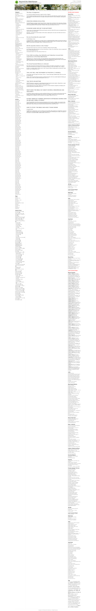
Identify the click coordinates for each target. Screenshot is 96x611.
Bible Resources (71, 49)
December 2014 (18, 142)
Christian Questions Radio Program (74, 50)
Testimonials (18, 205)
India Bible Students (72, 164)
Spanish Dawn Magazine (73, 177)
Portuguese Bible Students (73, 169)
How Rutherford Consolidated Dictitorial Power (73, 107)
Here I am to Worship (72, 237)
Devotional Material (72, 134)
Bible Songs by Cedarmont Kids (74, 126)
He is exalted (71, 236)
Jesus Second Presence (20, 65)
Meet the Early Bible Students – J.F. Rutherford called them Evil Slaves (74, 36)
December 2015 (18, 134)
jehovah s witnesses (72, 596)
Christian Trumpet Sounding (73, 399)
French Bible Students (72, 484)
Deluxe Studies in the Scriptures (74, 98)
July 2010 (17, 191)
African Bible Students (72, 145)
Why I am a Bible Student (74, 606)
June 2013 (17, 159)
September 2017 (18, 129)
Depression (18, 27)
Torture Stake (18, 62)
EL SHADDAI (71, 228)
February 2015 (18, 140)
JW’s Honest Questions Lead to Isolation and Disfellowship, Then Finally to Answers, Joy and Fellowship (74, 44)
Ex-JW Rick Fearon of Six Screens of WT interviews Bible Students (74, 53)
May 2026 (17, 102)
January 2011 (18, 185)
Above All (70, 220)
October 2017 (18, 128)
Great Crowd (18, 47)
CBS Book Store (71, 97)
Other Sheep (18, 70)
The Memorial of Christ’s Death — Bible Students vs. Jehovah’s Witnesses (74, 32)
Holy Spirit (18, 34)
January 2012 (18, 174)
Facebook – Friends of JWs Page (74, 466)
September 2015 (18, 135)
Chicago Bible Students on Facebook (75, 140)
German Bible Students (72, 161)
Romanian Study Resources (73, 496)
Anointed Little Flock (19, 13)
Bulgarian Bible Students (73, 151)
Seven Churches (19, 82)
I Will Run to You (71, 242)
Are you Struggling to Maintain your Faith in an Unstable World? (74, 362)
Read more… (29, 17)
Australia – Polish (71, 147)
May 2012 (17, 170)
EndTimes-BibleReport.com (73, 401)
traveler (70, 332)
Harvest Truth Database (72, 79)
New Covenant (18, 69)
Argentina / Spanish (72, 146)
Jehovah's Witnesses (19, 52)
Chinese (70, 153)
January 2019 (18, 119)
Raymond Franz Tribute (72, 214)
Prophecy (17, 73)
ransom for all (74, 599)
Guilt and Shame (19, 33)
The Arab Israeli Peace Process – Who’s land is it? (74, 279)
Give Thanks (71, 230)
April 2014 (17, 149)
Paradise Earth (18, 72)
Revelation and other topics (73, 215)
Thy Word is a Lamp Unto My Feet (74, 252)
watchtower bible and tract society (72, 605)
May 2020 (17, 114)
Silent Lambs (71, 187)
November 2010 (18, 187)
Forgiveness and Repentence (19, 30)
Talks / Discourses (72, 59)
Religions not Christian (19, 86)
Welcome (17, 208)
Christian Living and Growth (20, 22)
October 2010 (18, 188)
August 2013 (18, 157)
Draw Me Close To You (72, 227)
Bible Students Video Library (73, 203)
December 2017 (18, 127)
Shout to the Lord (71, 249)
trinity (72, 603)
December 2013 (18, 153)
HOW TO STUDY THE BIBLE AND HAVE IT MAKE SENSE (42, 107)
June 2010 (17, 192)
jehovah (70, 595)
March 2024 (18, 106)
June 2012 (17, 169)
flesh (79, 587)
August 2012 (18, 168)
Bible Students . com (72, 67)
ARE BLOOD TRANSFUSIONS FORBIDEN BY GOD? (74, 25)
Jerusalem (74, 596)
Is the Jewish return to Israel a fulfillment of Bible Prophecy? (74, 348)
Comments (79, 1)
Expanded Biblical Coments (73, 105)
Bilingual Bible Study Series (73, 149)
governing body (74, 588)
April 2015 (17, 139)
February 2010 (18, 194)
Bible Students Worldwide (73, 139)
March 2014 (18, 150)
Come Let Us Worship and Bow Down (75, 224)
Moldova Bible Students (72, 165)
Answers (17, 14)
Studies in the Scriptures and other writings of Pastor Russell (74, 117)
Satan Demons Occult (19, 291)
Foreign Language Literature (73, 483)
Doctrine (17, 42)
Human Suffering (18, 50)
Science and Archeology (20, 89)
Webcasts (18, 94)
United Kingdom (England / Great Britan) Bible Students (74, 182)
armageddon (75, 581)
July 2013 (17, 158)
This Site (17, 93)
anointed (71, 581)
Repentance (78, 599)
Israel (17, 51)
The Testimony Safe (19, 92)
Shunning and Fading (19, 61)
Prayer (17, 38)
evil (77, 587)
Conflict (17, 26)
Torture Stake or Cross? (20, 95)
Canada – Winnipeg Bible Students (74, 152)
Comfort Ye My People (72, 226)
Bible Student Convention (73, 201)
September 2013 (18, 156)
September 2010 (18, 189)
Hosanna (70, 239)
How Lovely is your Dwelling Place (74, 564)
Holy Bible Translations (72, 196)
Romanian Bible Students (73, 170)
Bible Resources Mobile (72, 193)
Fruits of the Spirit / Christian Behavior (19, 32)
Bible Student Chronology (73, 65)
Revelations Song (71, 248)
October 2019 (18, 116)
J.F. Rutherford (18, 59)
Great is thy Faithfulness (73, 235)
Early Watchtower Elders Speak (74, 51)
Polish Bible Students (72, 167)
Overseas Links (18, 71)
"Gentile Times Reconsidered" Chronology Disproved (73, 96)
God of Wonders (71, 232)
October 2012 (18, 166)
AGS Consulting (71, 385)
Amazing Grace (71, 545)
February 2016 (18, 133)
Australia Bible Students (72, 148)
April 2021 (17, 111)
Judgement (17, 66)
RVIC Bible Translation (72, 115)
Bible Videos (71, 205)
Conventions (18, 41)
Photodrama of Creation (72, 213)
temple (79, 602)
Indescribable (71, 243)
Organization (18, 60)
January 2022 (18, 109)
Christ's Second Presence (73, 74)
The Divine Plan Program (73, 216)
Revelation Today (71, 90)
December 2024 (18, 103)
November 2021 (18, 110)
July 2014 (17, 146)
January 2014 (18, 152)
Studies (17, 90)
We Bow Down (71, 253)
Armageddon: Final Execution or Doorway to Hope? (74, 20)
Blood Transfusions (19, 54)
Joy (17, 35)
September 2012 (18, 167)
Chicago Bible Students (72, 73)
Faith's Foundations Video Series (74, 529)
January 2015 (18, 141)
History (79, 588)
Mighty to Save (71, 246)
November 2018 (18, 121)
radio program (76, 598)
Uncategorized (18, 97)
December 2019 (18, 115)
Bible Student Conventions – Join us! (75, 66)
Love (17, 36)
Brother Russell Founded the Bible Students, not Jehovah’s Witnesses (74, 318)
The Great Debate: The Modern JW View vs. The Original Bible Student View (74, 27)
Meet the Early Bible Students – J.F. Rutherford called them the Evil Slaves (74, 210)
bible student (74, 582)
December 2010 (18, 186)
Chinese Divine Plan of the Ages (74, 154)
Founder (69, 588)
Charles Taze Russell (73, 586)
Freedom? (18, 257)
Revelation (18, 81)
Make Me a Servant (72, 245)
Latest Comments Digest (20, 202)
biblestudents (78, 584)
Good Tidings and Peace (73, 234)
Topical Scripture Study (72, 120)
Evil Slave (18, 256)
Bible (69, 582)
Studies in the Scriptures (73, 58)
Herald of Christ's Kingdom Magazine (75, 80)
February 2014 (18, 151)
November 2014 (18, 143)
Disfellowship (18, 56)
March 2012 (18, 172)
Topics (17, 206)
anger (69, 581)
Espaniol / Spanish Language (73, 482)
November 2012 (18, 165)
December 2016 (18, 132)
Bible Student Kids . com (73, 450)
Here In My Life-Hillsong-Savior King (74, 238)
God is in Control (71, 231)
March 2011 (18, 183)
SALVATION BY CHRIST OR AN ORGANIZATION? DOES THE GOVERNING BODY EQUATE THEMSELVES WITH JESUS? (74, 369)
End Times (18, 79)
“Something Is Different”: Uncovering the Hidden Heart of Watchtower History (74, 18)
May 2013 (17, 160)
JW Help (17, 67)
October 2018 (18, 122)
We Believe (18, 207)
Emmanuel (70, 229)
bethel (79, 581)
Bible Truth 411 (71, 204)
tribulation (69, 603)
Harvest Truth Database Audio (73, 55)
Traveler (70, 276)
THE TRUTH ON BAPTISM (34, 81)
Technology (18, 91)
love (70, 597)
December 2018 (18, 120)
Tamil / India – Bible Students (73, 180)
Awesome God (71, 546)
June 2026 (17, 101)
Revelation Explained (72, 113)
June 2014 (17, 147)
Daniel (17, 78)
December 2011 (18, 175)
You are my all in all (72, 255)
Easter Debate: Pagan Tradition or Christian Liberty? (74, 30)
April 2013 (17, 161)
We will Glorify (71, 254)
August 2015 (18, 136)
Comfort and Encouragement (18, 25)
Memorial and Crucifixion (20, 68)
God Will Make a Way (72, 233)
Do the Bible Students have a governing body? (73, 46)
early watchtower (74, 587)
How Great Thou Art (72, 563)
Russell (73, 600)
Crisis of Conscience (72, 103)
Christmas (17, 40)
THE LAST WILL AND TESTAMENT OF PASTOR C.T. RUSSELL (44, 72)
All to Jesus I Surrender (72, 221)
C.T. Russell (70, 585)
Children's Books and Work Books (74, 451)
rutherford (76, 602)
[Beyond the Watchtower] (48, 7)
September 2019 (18, 117)
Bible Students (18, 20)
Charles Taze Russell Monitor (73, 72)
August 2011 (18, 179)
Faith (17, 28)
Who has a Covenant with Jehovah (74, 123)
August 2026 (18, 100)
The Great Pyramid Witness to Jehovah (38, 64)
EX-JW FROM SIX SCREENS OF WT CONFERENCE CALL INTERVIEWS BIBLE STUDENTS (18, 45)
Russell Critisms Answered (73, 91)
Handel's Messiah (71, 530)
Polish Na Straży (71, 168)
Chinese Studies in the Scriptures (74, 157)
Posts (75, 1)
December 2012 (18, 164)
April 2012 (17, 171)
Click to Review (71, 190)
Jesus (17, 63)
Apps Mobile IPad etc (19, 15)
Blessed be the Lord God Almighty (74, 547)
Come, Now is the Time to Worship (74, 225)
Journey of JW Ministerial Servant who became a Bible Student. (74, 22)
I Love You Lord (71, 565)
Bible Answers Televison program (74, 199)
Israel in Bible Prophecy (20, 80)
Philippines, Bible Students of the (74, 166)
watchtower (75, 603)
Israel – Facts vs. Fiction (73, 510)
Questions (17, 203)
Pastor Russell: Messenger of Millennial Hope (73, 112)
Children (17, 23)
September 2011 (18, 178)
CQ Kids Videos (71, 452)
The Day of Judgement (33, 12)
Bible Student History (19, 19)
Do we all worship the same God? (36, 37)
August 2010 (18, 190)
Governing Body (19, 258)
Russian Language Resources (73, 175)
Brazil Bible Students (72, 150)
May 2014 (17, 148)
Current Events (18, 77)
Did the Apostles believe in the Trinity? (37, 45)
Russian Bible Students (72, 497)
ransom (69, 599)
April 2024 (17, 105)
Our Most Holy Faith (72, 86)
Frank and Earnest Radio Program (74, 54)
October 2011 (18, 177)
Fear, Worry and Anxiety (20, 29)
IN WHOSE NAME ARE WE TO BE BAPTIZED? (39, 28)
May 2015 (17, 138)
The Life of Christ (71, 119)
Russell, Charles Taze (19, 289)
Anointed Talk (18, 198)
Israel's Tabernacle (72, 108)
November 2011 (18, 176)
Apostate (17, 53)
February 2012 (18, 173)
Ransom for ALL (18, 85)
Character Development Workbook (74, 102)
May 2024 (17, 104)
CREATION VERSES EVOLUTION (36, 21)
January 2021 (18, 112)
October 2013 (18, 155)
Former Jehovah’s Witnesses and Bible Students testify (74, 24)
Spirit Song (70, 250)
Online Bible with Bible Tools (73, 85)
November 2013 (18, 154)
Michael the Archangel (20, 64)
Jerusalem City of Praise (73, 244)
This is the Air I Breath (72, 251)
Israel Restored (71, 532)
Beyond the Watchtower (28, 2)
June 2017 (17, 131)
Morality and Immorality (20, 37)
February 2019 (18, 118)
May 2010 (17, 193)
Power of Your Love (72, 247)
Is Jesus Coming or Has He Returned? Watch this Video (75, 325)
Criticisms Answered (19, 290)
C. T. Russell (18, 55)
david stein (69, 587)
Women (17, 39)
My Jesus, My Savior (72, 129)
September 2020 (18, 113)
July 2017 (17, 130)
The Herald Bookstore (72, 99)
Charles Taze (74, 585)
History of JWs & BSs (19, 48)
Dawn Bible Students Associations (74, 400)
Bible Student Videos (72, 202)
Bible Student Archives (72, 64)
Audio (17, 199)
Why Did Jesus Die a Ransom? (74, 217)
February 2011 (18, 184)
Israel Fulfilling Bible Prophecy (73, 531)
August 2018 (18, 124)
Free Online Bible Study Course (74, 402)
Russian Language (72, 498)
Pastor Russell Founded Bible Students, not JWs (73, 110)
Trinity (17, 96)
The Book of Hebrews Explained (74, 118)
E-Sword (70, 194)
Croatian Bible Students (72, 158)
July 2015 (17, 137)
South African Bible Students (73, 176)
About (17, 197)
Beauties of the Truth (72, 386)
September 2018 (18, 123)
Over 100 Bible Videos (72, 212)
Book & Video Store (19, 21)
